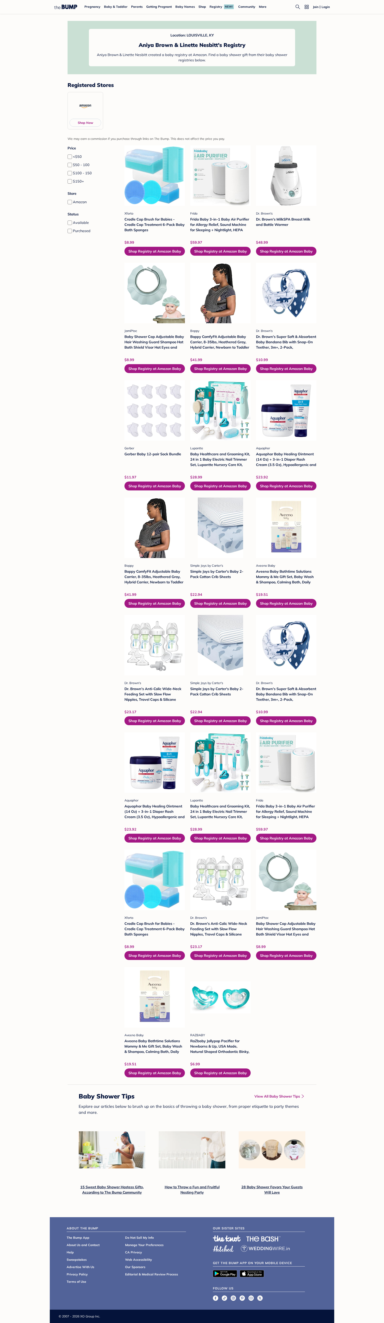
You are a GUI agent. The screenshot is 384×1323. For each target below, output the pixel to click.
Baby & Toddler (116, 7)
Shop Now (85, 123)
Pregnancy (92, 7)
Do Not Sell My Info (139, 1238)
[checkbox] (70, 157)
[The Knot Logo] (227, 1238)
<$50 (77, 156)
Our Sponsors (135, 1267)
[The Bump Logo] (65, 7)
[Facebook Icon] (215, 1298)
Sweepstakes (77, 1260)
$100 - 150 (82, 173)
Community (246, 7)
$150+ (78, 181)
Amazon (80, 202)
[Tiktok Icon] (224, 1298)
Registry (216, 7)
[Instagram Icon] (233, 1298)
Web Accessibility (138, 1260)
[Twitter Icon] (260, 1298)
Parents (137, 7)
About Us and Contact (83, 1245)
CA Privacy (133, 1252)
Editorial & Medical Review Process (151, 1274)
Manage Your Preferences (144, 1245)
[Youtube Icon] (251, 1298)
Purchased (81, 231)
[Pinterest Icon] (242, 1298)
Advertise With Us (80, 1267)
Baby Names (185, 7)
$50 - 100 (81, 165)
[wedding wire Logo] (265, 1248)
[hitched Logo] (223, 1248)
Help (70, 1252)
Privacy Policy (77, 1274)
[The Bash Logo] (263, 1239)
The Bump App (78, 1238)
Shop (202, 7)
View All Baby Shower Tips (277, 1096)
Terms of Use (76, 1282)
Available (81, 222)
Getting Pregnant (159, 7)
